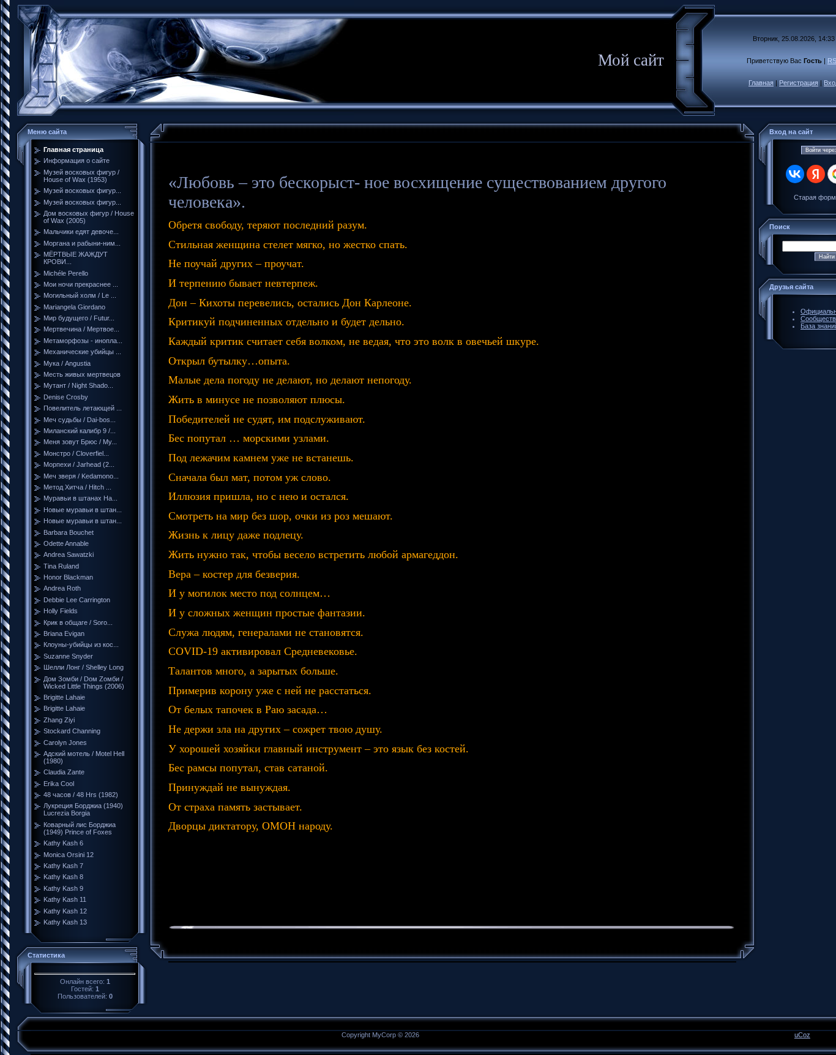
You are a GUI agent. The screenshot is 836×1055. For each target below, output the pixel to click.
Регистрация (798, 82)
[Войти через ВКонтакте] (795, 174)
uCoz (802, 1034)
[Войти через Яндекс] (816, 174)
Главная (761, 82)
